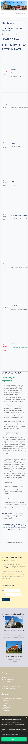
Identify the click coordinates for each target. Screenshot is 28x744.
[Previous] (3, 5)
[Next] (24, 5)
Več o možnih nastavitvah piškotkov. (10, 734)
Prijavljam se (6, 600)
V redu (14, 739)
